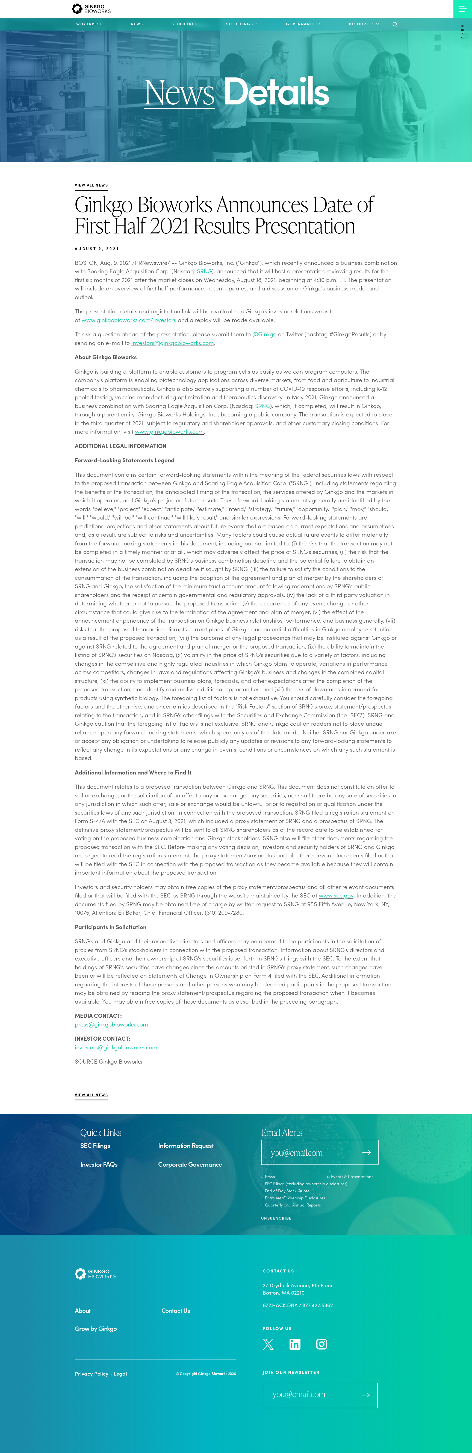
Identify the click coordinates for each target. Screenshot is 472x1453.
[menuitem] (89, 24)
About (82, 1310)
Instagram (321, 1344)
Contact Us (175, 1310)
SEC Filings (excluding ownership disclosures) (306, 1183)
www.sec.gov (336, 895)
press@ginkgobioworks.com (111, 1024)
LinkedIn (295, 1344)
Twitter (268, 1344)
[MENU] (462, 9)
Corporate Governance (190, 1164)
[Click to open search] (394, 25)
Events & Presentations (352, 1176)
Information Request (185, 1145)
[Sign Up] (366, 1152)
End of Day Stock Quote (287, 1190)
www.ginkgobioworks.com (169, 431)
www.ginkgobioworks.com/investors (129, 320)
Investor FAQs (98, 1164)
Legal (120, 1373)
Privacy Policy (91, 1373)
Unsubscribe (276, 1218)
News (270, 1176)
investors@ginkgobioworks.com (172, 342)
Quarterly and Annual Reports (293, 1205)
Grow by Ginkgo (96, 1328)
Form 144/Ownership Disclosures (295, 1197)
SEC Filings (95, 1145)
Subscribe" (365, 1395)
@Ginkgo (264, 334)
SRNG (204, 271)
